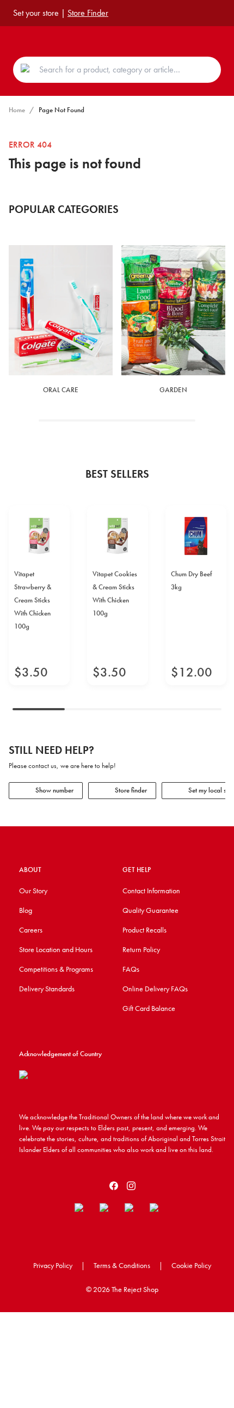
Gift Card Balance (148, 1008)
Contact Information (151, 890)
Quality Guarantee (150, 910)
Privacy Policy (52, 1265)
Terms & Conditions (122, 1265)
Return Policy (141, 949)
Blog (25, 910)
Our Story (33, 890)
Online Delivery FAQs (155, 988)
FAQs (130, 969)
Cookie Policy (191, 1265)
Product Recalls (144, 930)
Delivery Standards (47, 988)
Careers (30, 930)
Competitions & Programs (56, 969)
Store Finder (87, 13)
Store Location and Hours (56, 949)
